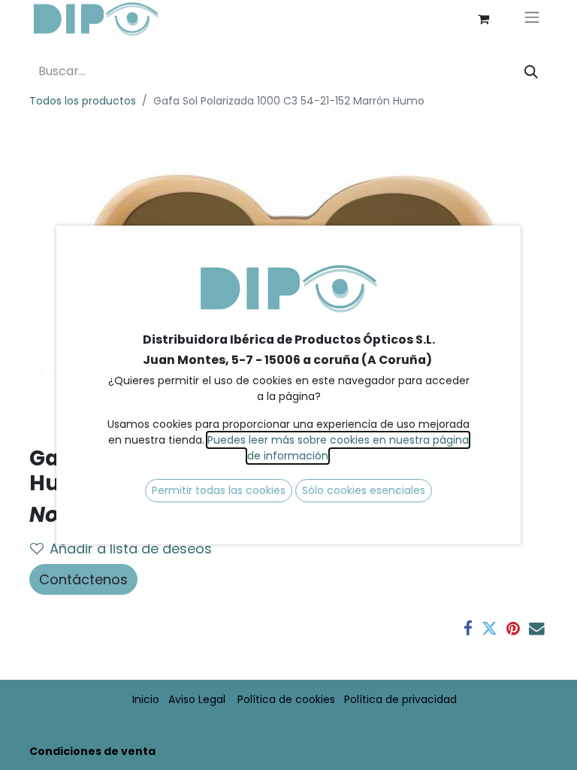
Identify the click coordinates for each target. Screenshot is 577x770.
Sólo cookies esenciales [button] (363, 490)
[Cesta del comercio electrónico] (483, 19)
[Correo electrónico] (537, 629)
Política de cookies (286, 699)
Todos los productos (82, 100)
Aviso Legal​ (196, 699)
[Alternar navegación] (532, 19)
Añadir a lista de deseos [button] (131, 548)
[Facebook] (468, 629)
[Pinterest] (513, 629)
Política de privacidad (400, 699)
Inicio (145, 699)
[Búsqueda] (531, 71)
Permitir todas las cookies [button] (218, 490)
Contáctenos (83, 579)
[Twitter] (489, 629)
